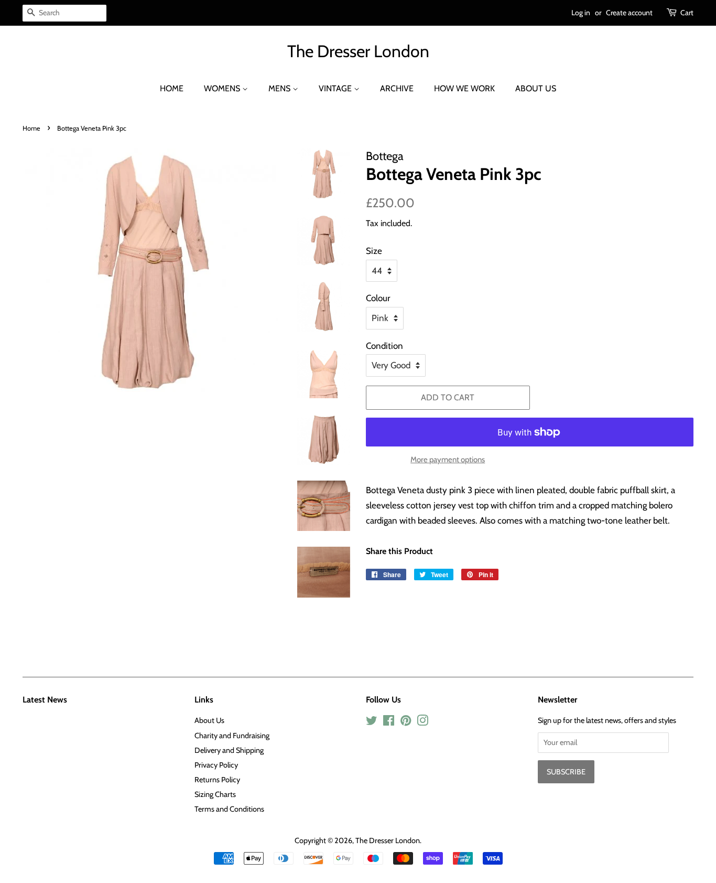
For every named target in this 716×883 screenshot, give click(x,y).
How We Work (464, 88)
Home (171, 88)
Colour (378, 298)
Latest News (45, 700)
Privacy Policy (216, 765)
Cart (686, 12)
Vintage (336, 88)
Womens (223, 88)
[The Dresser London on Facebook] (389, 722)
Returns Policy (217, 779)
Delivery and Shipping (229, 750)
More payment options (447, 459)
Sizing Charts (215, 794)
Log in (580, 12)
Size (374, 251)
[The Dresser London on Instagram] (422, 722)
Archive (397, 88)
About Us (535, 88)
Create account (629, 12)
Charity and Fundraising (231, 735)
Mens (280, 88)
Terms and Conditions (229, 809)
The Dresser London (358, 51)
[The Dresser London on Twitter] (371, 722)
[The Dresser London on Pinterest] (405, 722)
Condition (384, 346)
